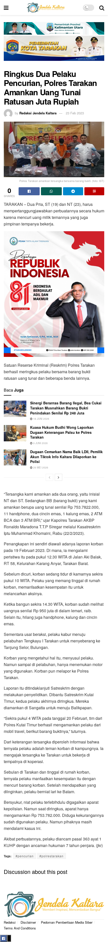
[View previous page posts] (49, 477)
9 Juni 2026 (40, 443)
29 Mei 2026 (40, 467)
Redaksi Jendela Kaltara (38, 113)
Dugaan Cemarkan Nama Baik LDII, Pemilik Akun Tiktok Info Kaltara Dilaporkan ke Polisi (66, 456)
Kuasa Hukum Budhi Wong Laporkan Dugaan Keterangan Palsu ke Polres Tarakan (62, 432)
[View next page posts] (58, 477)
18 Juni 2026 (40, 418)
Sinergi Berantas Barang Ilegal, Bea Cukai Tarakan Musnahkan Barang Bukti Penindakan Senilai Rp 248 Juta (65, 407)
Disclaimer (28, 922)
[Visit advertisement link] (54, 44)
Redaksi (10, 922)
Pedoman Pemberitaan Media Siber (66, 922)
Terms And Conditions (20, 928)
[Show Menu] (6, 7)
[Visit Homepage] (46, 8)
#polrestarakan (51, 856)
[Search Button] (101, 7)
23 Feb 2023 (75, 113)
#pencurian (25, 856)
